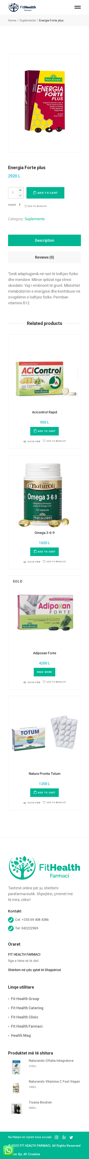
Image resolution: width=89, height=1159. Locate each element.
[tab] (44, 240)
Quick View (34, 441)
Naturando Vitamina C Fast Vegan (54, 1081)
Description (44, 240)
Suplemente (35, 219)
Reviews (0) (44, 257)
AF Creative (31, 1154)
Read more (44, 672)
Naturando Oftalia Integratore (51, 1061)
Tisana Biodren (40, 1102)
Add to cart (47, 192)
